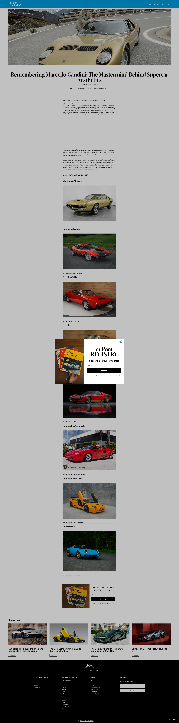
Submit (104, 371)
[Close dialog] (121, 341)
